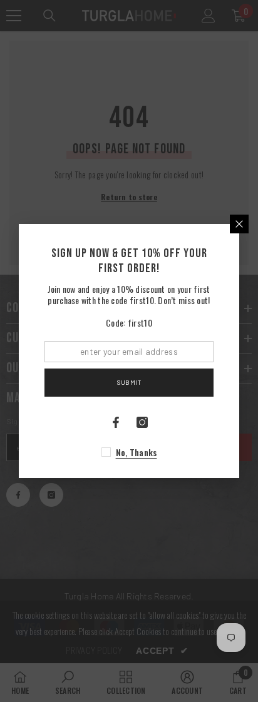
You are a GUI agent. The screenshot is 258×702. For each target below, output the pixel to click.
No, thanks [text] (136, 452)
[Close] (239, 224)
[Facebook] (116, 422)
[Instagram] (142, 422)
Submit (129, 382)
